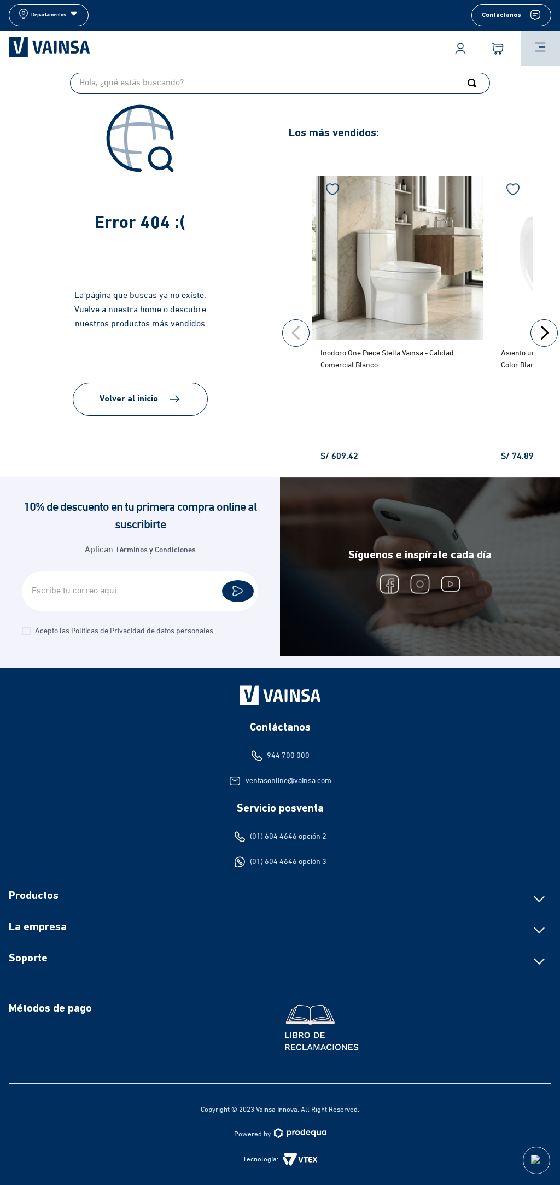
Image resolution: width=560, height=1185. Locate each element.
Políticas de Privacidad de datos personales (142, 631)
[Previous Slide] (296, 333)
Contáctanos (501, 15)
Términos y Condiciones (155, 550)
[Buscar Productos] (474, 83)
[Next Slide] (544, 333)
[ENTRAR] (460, 49)
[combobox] (280, 83)
